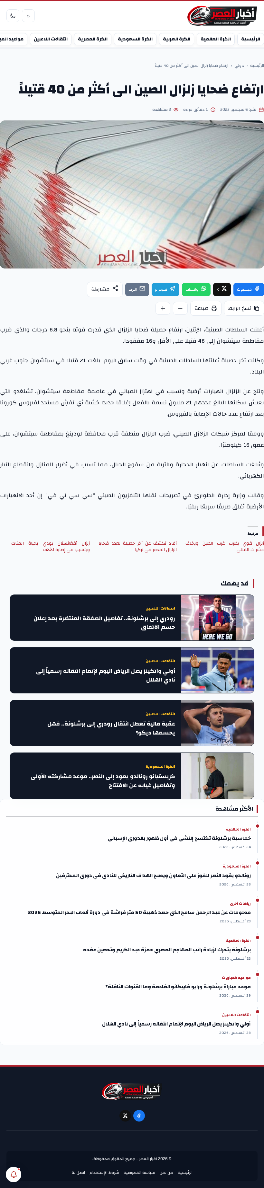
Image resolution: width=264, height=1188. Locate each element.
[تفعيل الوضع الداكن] (12, 15)
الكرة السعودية (135, 39)
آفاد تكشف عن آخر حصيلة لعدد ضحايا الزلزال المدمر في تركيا (138, 546)
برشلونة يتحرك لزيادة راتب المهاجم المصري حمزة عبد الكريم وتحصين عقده (167, 950)
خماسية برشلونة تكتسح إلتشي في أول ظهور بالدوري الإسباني (179, 838)
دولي (239, 65)
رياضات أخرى (240, 904)
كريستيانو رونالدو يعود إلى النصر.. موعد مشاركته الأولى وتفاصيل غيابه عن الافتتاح (103, 781)
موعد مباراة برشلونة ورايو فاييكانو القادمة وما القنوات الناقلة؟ (178, 986)
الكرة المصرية (93, 39)
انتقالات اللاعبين (51, 39)
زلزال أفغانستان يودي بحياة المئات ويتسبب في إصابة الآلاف (50, 546)
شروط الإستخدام (104, 1172)
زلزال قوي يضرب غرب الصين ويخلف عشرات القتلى (224, 546)
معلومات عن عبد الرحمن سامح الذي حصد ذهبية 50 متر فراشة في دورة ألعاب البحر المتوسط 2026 (139, 912)
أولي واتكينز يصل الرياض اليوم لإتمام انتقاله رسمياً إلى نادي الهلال (105, 676)
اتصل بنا (78, 1172)
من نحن (166, 1172)
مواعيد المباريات (236, 978)
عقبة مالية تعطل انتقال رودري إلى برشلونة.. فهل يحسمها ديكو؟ (111, 728)
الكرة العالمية (216, 39)
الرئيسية (250, 39)
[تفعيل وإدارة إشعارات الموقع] (13, 1174)
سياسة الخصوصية (139, 1172)
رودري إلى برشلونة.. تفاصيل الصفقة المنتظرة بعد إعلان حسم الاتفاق (104, 623)
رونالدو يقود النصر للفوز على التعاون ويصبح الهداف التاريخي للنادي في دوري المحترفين (153, 875)
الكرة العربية (176, 39)
